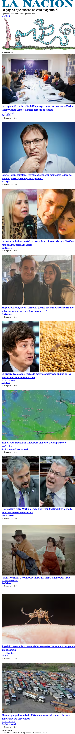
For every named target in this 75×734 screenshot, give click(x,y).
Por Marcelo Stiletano (10, 581)
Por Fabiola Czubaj (9, 653)
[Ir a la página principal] (37, 7)
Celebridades (7, 248)
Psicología (6, 182)
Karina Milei (6, 115)
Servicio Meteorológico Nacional (15, 449)
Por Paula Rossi (8, 113)
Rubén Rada (6, 583)
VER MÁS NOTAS (7, 730)
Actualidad (6, 383)
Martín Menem (8, 516)
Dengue (5, 655)
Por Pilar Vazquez (8, 381)
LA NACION (6, 16)
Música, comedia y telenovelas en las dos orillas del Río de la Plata (36, 578)
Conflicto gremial (9, 724)
